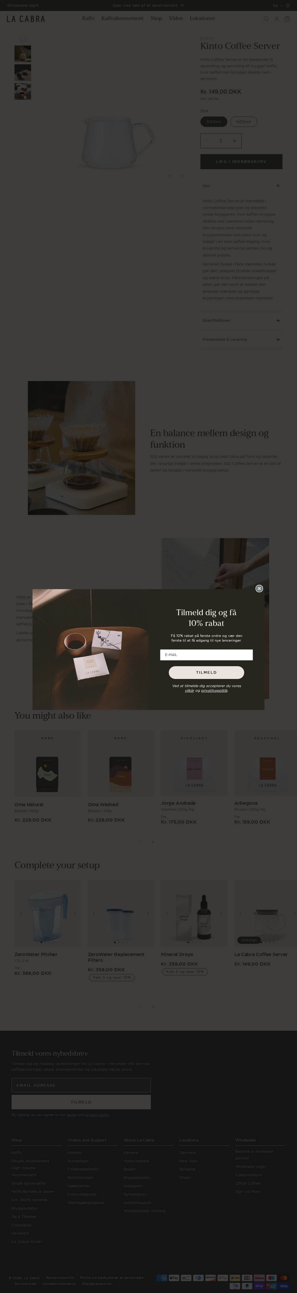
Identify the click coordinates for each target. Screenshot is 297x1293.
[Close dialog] (259, 588)
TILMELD (206, 672)
